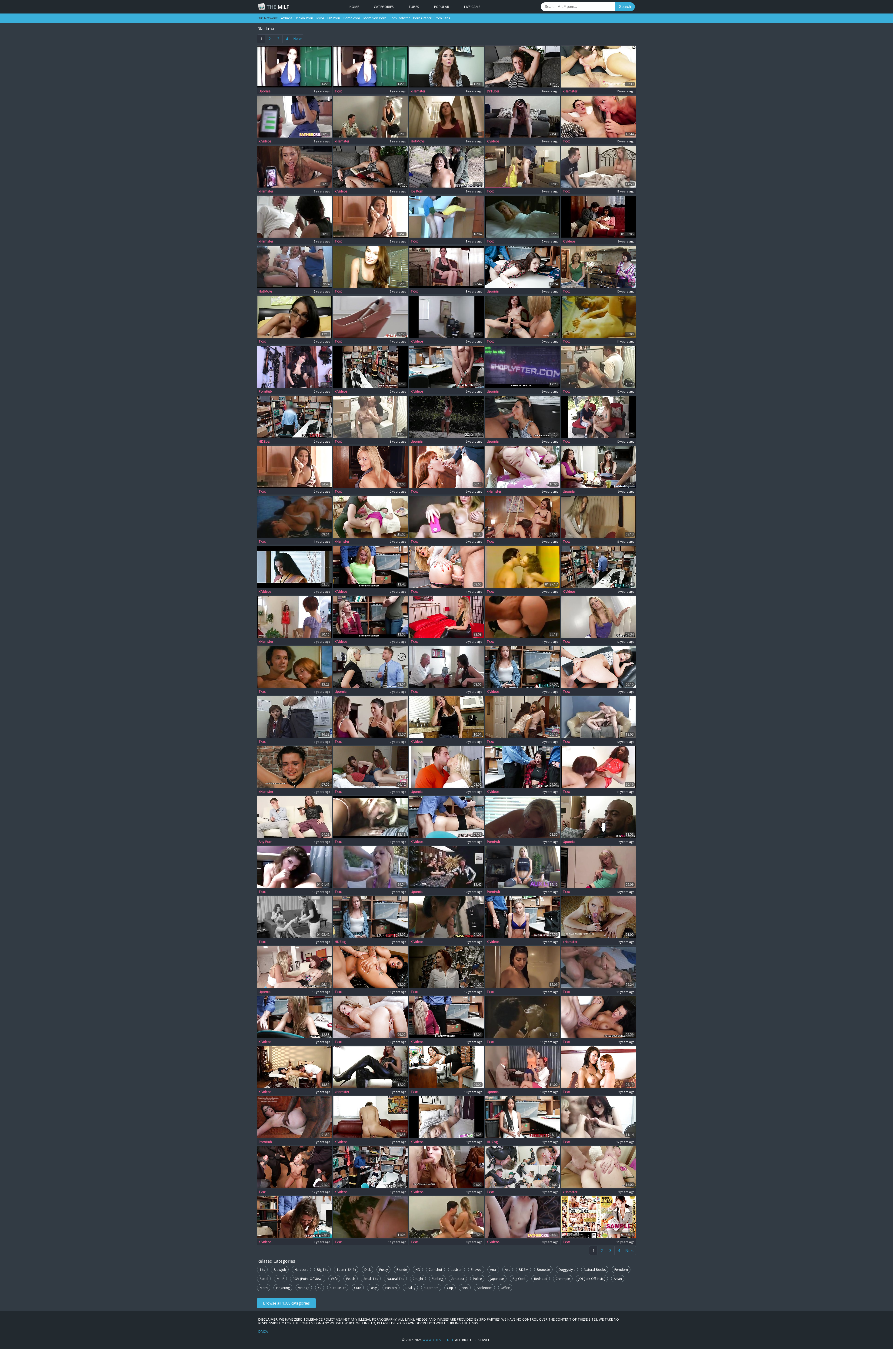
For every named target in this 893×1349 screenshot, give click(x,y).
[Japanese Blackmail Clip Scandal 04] (598, 367)
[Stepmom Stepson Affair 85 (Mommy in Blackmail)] (598, 116)
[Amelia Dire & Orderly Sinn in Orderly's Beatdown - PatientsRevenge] (522, 1167)
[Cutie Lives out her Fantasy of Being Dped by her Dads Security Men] (294, 1167)
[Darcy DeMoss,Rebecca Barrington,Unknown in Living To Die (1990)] (294, 517)
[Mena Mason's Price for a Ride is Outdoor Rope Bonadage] (446, 417)
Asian (618, 1278)
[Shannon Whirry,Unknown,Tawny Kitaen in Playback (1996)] (370, 1217)
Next (297, 38)
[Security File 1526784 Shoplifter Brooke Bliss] (446, 367)
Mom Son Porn (374, 18)
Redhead (540, 1278)
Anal (493, 1269)
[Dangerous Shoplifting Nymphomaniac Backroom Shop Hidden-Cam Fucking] (446, 817)
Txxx (338, 91)
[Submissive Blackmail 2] (294, 617)
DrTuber (493, 91)
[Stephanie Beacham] (522, 216)
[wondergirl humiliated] (446, 317)
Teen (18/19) (346, 1269)
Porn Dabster (400, 18)
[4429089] (598, 216)
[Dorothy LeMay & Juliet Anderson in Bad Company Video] (598, 317)
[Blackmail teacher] (522, 1067)
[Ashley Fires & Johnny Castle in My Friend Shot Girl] (446, 567)
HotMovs (418, 141)
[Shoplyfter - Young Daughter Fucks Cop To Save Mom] (370, 617)
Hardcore (301, 1269)
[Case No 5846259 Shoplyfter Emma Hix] (522, 917)
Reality (410, 1287)
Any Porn (265, 842)
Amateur (457, 1278)
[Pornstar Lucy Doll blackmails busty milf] (598, 467)
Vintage (303, 1287)
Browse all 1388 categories (286, 1303)
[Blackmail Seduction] (370, 1067)
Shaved (476, 1269)
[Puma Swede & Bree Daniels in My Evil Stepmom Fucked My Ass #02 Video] (294, 967)
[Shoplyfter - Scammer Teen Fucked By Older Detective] (294, 1017)
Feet (464, 1287)
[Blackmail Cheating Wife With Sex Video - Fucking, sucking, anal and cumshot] (522, 817)
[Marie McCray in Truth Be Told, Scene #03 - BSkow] (446, 467)
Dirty (373, 1287)
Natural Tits (395, 1278)
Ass (507, 1269)
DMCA (263, 1331)
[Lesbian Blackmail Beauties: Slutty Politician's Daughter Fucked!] (522, 517)
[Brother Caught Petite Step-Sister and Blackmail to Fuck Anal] (598, 1167)
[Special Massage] (294, 1067)
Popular (441, 6)
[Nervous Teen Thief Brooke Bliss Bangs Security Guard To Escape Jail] (522, 667)
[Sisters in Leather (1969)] (294, 917)
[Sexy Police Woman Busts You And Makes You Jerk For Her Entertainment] (294, 367)
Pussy (383, 1269)
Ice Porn (417, 191)
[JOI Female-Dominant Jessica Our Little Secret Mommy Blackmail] (446, 267)
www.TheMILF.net (438, 1340)
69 (319, 1287)
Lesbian (456, 1269)
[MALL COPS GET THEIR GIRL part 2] (522, 317)
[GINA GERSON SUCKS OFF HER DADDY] (446, 1167)
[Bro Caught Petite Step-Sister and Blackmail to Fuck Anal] (370, 517)
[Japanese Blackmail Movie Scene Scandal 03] (370, 417)
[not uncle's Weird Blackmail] (598, 717)
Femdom (621, 1269)
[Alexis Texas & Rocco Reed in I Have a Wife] (370, 467)
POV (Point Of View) (308, 1278)
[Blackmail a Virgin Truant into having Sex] (446, 116)
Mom (264, 1287)
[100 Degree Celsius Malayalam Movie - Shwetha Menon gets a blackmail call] (294, 567)
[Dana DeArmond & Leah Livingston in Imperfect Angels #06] (598, 267)
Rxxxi (320, 18)
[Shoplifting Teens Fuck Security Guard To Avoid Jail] (598, 567)
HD (417, 1269)
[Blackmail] (294, 166)
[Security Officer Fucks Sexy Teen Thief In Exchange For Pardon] (370, 1167)
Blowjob (279, 1269)
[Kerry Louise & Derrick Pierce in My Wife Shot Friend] (370, 967)
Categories (384, 6)
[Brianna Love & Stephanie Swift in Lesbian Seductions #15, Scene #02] (522, 717)
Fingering (283, 1287)
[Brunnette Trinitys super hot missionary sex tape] (370, 317)
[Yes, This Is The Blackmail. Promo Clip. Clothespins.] (294, 767)
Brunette (543, 1269)
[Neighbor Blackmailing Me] (522, 116)
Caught (418, 1278)
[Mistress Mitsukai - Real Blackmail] (370, 267)
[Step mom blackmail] (294, 317)
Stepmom (431, 1287)
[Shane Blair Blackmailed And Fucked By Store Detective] (294, 1217)
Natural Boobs (595, 1269)
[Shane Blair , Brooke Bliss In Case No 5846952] (370, 917)
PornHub (265, 391)
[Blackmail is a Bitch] (294, 467)
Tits (262, 1269)
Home (354, 6)
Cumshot (435, 1269)
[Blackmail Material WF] (598, 417)
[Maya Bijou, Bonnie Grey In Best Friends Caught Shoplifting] (522, 1117)
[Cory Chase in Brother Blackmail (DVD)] (370, 1117)
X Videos (265, 141)
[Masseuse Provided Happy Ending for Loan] (446, 917)
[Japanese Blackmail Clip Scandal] (294, 717)
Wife (334, 1278)
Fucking (437, 1278)
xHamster (418, 91)
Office (505, 1287)
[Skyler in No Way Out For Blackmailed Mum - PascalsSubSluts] (598, 1017)
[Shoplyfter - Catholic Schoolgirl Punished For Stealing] (522, 367)
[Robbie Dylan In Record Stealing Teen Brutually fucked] (294, 417)
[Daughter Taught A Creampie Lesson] (522, 1217)
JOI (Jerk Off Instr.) (591, 1278)
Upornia (264, 91)
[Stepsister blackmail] (294, 867)
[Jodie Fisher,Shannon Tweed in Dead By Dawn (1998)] (522, 1017)
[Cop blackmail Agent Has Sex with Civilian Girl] (446, 166)
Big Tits (322, 1269)
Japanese (497, 1278)
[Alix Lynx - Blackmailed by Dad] (522, 867)
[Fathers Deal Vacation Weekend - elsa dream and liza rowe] (446, 1117)
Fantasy (391, 1287)
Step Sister (338, 1287)
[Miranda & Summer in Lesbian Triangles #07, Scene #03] (370, 767)
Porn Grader (422, 18)
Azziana (287, 18)
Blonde (401, 1269)
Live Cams (472, 6)
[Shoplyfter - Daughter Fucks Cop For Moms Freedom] (446, 1017)
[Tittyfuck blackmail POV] (446, 66)
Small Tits (370, 1278)
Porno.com (351, 18)
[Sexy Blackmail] (446, 867)
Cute (357, 1287)
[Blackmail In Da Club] (522, 567)
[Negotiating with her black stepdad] (598, 817)
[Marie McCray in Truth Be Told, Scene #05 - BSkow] (598, 1067)
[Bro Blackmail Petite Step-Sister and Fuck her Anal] (522, 467)
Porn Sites (442, 18)
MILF (278, 6)
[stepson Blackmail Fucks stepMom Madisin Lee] (598, 66)
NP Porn (333, 18)
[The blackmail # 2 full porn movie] (294, 267)
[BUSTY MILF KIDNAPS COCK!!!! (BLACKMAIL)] (370, 817)
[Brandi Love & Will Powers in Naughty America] (370, 1017)
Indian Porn (304, 18)
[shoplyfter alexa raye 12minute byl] (370, 567)
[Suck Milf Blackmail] (522, 166)
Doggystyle (566, 1269)
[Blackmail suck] (294, 216)
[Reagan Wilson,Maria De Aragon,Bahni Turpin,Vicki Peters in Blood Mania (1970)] (294, 667)
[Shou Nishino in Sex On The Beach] (598, 1217)
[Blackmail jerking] (598, 1117)
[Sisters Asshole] (446, 717)
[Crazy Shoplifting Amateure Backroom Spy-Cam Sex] (370, 367)
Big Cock (519, 1278)
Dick (367, 1269)
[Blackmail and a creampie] (294, 817)
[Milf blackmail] (446, 517)
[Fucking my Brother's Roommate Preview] (294, 1117)
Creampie (563, 1278)
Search (625, 7)
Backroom (484, 1287)
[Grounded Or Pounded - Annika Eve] (294, 116)
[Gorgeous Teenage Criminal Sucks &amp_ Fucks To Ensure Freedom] (522, 767)
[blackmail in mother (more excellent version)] (598, 166)
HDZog (264, 441)
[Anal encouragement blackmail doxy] (598, 517)
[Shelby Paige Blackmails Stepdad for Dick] (598, 617)
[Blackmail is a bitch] (370, 216)
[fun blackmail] (370, 116)
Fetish (350, 1278)
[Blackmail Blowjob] (294, 66)
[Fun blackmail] (446, 1217)
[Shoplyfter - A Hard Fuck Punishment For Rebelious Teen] (522, 267)
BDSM (523, 1269)
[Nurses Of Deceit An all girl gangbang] (446, 967)
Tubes (414, 6)
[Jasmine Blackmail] (370, 867)
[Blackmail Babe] (598, 867)
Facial (264, 1278)
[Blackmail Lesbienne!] (446, 617)
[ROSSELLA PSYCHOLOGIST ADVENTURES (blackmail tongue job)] (598, 917)
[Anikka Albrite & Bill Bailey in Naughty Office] (370, 667)
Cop (450, 1287)
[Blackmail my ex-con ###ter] (522, 967)
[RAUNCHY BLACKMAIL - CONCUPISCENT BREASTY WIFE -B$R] (446, 216)
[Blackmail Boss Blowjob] (370, 717)
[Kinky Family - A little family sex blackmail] (522, 66)
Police (477, 1278)
